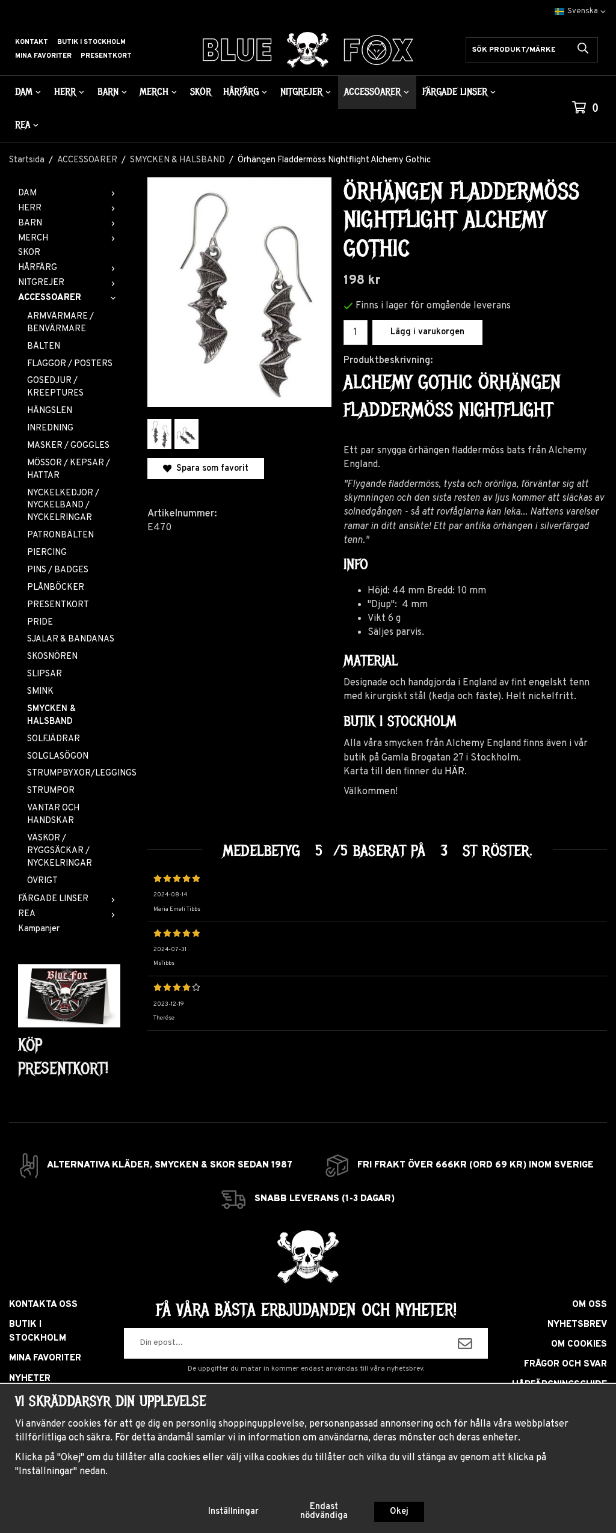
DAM (23, 91)
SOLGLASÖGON (57, 756)
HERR (65, 91)
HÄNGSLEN (49, 411)
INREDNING (50, 428)
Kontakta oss (43, 1305)
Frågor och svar (565, 1364)
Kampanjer (39, 929)
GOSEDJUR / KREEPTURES (55, 387)
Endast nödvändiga (324, 1511)
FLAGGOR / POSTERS (69, 364)
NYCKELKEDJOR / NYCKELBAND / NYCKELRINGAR (63, 506)
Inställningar (233, 1511)
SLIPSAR (44, 674)
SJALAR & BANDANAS (70, 639)
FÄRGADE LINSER (454, 91)
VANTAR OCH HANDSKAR (53, 815)
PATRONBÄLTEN (60, 535)
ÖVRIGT (42, 881)
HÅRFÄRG (241, 91)
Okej (399, 1511)
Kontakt (31, 42)
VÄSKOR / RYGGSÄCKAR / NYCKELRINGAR (59, 851)
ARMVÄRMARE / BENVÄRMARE (60, 323)
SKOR (200, 91)
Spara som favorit (209, 468)
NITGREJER (301, 91)
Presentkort (106, 56)
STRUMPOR (51, 791)
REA (22, 124)
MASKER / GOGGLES (68, 445)
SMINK (40, 691)
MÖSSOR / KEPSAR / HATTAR (68, 469)
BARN (108, 91)
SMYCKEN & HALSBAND (51, 715)
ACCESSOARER (372, 91)
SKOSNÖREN (52, 656)
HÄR (454, 772)
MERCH (154, 91)
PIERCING (47, 552)
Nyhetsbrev (577, 1324)
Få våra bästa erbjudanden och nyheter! (306, 1310)
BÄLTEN (43, 346)
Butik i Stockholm (91, 42)
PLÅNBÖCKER (55, 587)
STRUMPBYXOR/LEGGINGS (73, 773)
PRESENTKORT (58, 605)
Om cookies (579, 1344)
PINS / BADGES (57, 570)
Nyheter (30, 1379)
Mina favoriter (43, 56)
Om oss (589, 1305)
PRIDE (40, 622)
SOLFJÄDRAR (53, 739)
